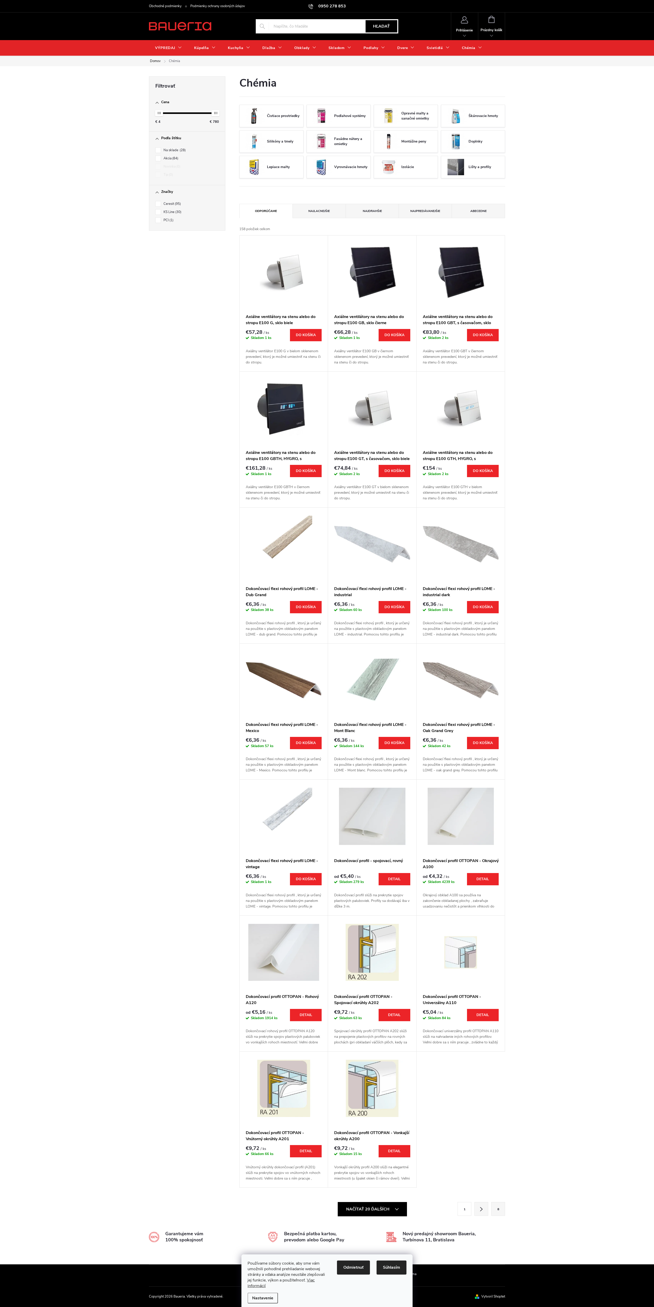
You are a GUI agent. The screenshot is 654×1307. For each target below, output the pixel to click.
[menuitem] (168, 48)
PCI (168, 220)
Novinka (171, 166)
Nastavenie (262, 1298)
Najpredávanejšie (425, 211)
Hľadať (381, 26)
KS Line (172, 212)
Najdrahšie (372, 211)
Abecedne (478, 211)
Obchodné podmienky (165, 6)
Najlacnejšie (319, 211)
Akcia (170, 158)
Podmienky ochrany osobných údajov (217, 6)
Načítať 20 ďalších (368, 1209)
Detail (394, 879)
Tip (168, 174)
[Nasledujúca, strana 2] (481, 1209)
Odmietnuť (353, 1267)
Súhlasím (391, 1267)
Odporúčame (266, 211)
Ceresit (172, 204)
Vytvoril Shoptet (493, 1296)
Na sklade (174, 150)
